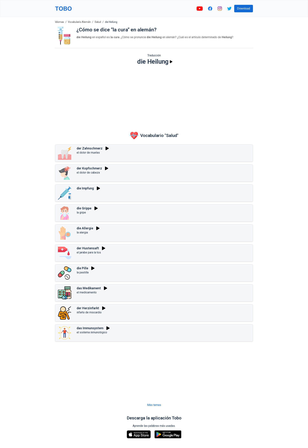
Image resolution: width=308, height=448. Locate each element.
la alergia (82, 232)
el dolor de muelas (88, 152)
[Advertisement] (154, 96)
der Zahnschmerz (89, 148)
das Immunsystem (90, 328)
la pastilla (83, 272)
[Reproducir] (171, 61)
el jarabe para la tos (89, 252)
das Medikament (89, 288)
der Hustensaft (88, 248)
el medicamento (87, 292)
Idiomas (59, 22)
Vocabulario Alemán (79, 22)
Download (243, 8)
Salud (98, 22)
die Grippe (84, 208)
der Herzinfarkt (88, 308)
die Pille (82, 268)
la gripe (81, 212)
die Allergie (85, 228)
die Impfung (85, 188)
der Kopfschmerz (89, 168)
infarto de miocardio (89, 312)
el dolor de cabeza (88, 172)
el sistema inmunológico (92, 332)
